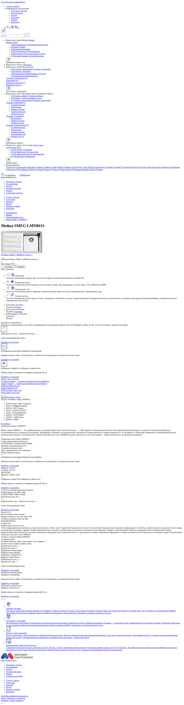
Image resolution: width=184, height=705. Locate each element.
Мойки (32, 40)
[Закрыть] (3, 31)
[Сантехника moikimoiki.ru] (13, 2)
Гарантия (15, 18)
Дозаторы (12, 80)
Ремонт (14, 20)
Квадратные (16, 107)
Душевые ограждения (17, 125)
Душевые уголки (15, 116)
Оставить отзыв (8, 539)
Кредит (14, 15)
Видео (8, 204)
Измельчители (13, 85)
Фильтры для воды (15, 83)
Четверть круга (17, 114)
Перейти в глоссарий (10, 342)
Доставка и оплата (19, 11)
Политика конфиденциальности (14, 696)
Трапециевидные (18, 112)
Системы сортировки (17, 78)
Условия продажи (13, 188)
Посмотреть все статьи (10, 397)
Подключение (17, 13)
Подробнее (5, 424)
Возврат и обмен (13, 206)
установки (18, 312)
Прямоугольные (18, 109)
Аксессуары (38, 145)
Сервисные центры (14, 193)
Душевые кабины (15, 103)
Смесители (27, 65)
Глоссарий (10, 199)
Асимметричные (18, 105)
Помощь (9, 202)
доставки (17, 307)
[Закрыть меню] (8, 59)
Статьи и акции (12, 6)
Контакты (15, 22)
